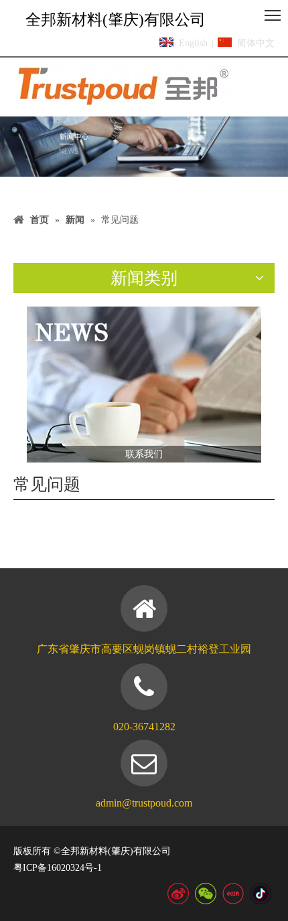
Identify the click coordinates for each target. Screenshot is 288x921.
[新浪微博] (178, 893)
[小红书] (233, 893)
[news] (144, 385)
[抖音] (260, 893)
